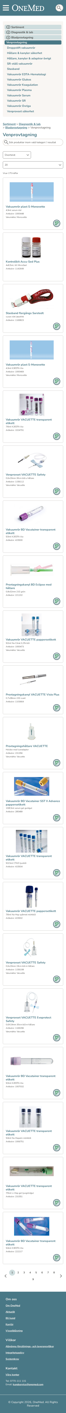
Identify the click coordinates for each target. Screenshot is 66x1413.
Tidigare (7, 1276)
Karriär (9, 1324)
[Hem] (28, 7)
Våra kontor (12, 1374)
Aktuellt (10, 1311)
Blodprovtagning (16, 128)
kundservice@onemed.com (28, 1384)
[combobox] (17, 155)
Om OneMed (13, 1305)
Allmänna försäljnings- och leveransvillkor (30, 1346)
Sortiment (9, 124)
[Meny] (6, 7)
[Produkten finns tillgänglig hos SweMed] (56, 223)
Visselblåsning (14, 1330)
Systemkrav (12, 1359)
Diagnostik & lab (30, 124)
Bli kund (10, 1318)
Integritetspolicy (15, 1352)
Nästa (59, 1276)
